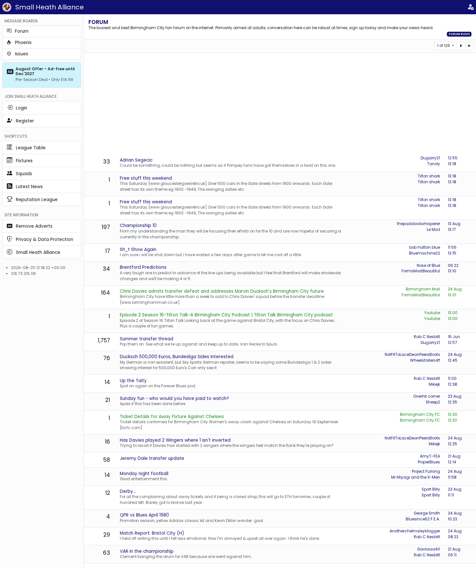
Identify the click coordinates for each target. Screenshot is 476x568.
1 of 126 (444, 45)
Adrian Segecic (136, 160)
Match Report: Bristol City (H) (152, 533)
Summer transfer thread (146, 339)
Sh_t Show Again (138, 249)
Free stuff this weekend (146, 178)
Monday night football (144, 474)
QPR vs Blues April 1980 (144, 515)
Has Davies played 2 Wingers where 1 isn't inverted (175, 440)
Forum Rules (459, 34)
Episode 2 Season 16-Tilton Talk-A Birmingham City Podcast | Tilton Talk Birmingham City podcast (226, 315)
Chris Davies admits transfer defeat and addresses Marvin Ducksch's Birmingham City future (222, 291)
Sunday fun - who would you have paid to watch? (174, 398)
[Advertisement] (280, 104)
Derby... (128, 491)
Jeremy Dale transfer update (152, 458)
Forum (98, 22)
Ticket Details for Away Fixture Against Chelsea (172, 417)
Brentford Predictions (143, 267)
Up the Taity (133, 381)
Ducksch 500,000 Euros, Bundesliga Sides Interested (176, 357)
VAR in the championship (147, 551)
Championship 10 (138, 225)
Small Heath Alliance (49, 7)
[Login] (470, 7)
